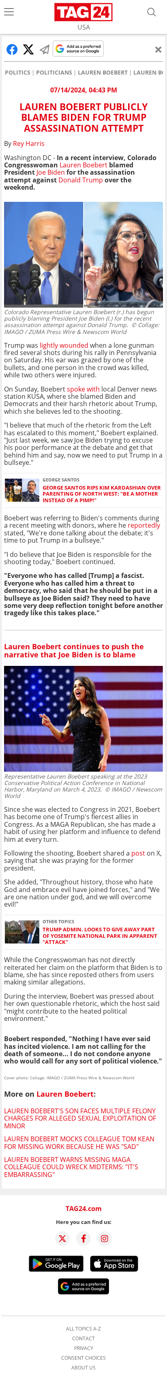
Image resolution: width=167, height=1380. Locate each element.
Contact (83, 1338)
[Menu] (9, 12)
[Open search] (151, 12)
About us (83, 1368)
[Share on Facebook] (12, 49)
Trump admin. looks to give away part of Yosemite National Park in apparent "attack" (100, 935)
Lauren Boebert (103, 72)
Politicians (54, 72)
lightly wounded (64, 345)
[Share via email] (44, 49)
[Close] (158, 49)
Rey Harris (29, 143)
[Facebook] (83, 1238)
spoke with (83, 389)
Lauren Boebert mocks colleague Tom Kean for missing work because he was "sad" (79, 1142)
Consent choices (83, 1358)
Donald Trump (80, 179)
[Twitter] (62, 1238)
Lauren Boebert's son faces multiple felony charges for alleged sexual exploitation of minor (80, 1118)
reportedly (144, 525)
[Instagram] (104, 1238)
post (138, 853)
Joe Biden (50, 172)
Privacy (83, 1348)
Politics (17, 72)
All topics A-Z (83, 1329)
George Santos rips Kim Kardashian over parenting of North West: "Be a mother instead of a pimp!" (102, 494)
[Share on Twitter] (28, 49)
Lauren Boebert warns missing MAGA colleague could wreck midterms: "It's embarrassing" (71, 1167)
